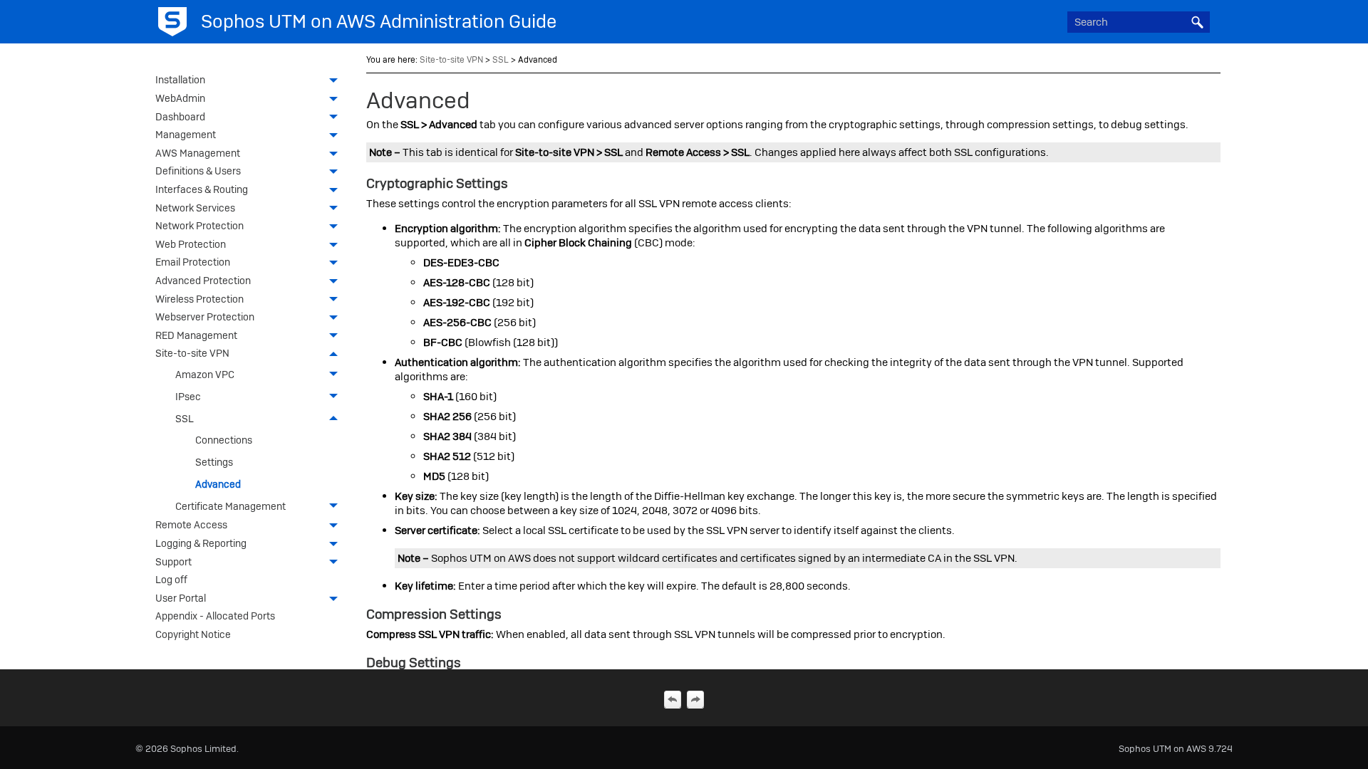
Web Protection (190, 244)
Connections (223, 440)
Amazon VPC (204, 374)
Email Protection (192, 262)
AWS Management (197, 153)
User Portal (180, 598)
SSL (184, 418)
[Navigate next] (695, 699)
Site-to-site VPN (192, 353)
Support (173, 561)
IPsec (188, 396)
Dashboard (180, 116)
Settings (214, 462)
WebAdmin (180, 98)
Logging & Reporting (201, 543)
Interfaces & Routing (201, 189)
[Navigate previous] (672, 699)
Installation (180, 79)
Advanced (218, 484)
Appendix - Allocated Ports (215, 616)
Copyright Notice (193, 634)
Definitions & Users (198, 170)
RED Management (196, 335)
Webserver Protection (204, 316)
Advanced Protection (203, 280)
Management (185, 134)
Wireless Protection (199, 299)
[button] (1197, 22)
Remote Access (191, 524)
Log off (171, 579)
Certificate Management (230, 506)
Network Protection (199, 225)
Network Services (195, 208)
